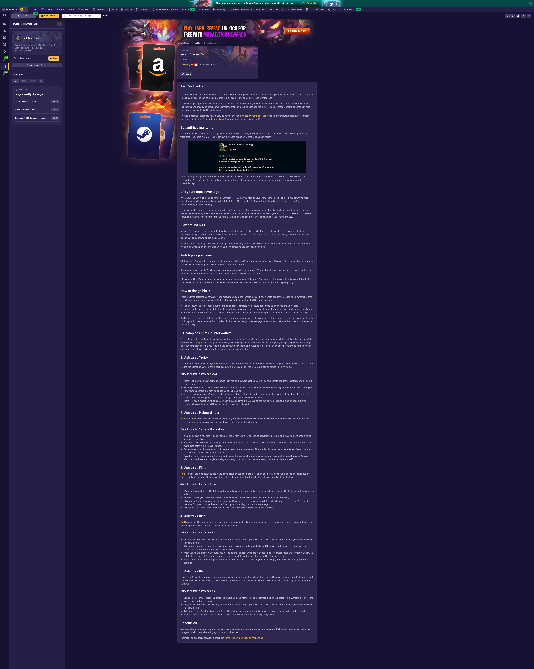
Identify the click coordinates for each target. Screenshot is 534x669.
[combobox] (81, 16)
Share (188, 74)
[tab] (15, 81)
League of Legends (184, 43)
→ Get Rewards (308, 3)
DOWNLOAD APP (50, 16)
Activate (54, 58)
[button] (217, 62)
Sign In (510, 16)
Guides (197, 43)
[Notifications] (518, 16)
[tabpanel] (37, 105)
